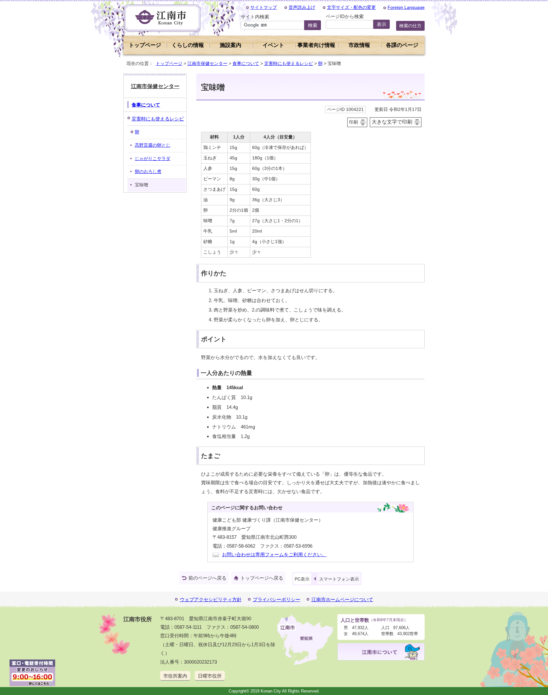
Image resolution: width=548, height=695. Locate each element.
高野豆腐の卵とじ (152, 145)
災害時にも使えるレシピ (288, 63)
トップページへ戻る (261, 578)
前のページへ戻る (207, 578)
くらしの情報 (188, 45)
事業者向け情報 (316, 45)
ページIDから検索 (345, 16)
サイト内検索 (255, 16)
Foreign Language (406, 7)
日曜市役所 (210, 676)
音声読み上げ (302, 7)
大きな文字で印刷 (392, 122)
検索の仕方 (410, 25)
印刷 (353, 122)
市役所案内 (175, 676)
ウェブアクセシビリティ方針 (211, 599)
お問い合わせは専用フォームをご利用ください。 (274, 554)
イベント (273, 45)
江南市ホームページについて (342, 599)
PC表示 (302, 579)
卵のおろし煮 (148, 171)
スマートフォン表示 (339, 579)
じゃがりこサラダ (152, 158)
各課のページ (402, 45)
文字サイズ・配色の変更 (351, 7)
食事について (245, 63)
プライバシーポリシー (276, 599)
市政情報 (359, 45)
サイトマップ (263, 7)
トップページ (145, 45)
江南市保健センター (207, 63)
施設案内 (230, 45)
